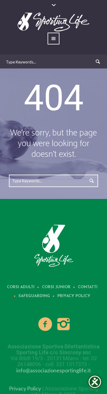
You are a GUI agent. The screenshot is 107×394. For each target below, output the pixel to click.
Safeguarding (34, 296)
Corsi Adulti (20, 287)
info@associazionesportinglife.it (53, 370)
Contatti (87, 287)
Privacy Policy (73, 296)
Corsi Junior (56, 287)
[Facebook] (45, 324)
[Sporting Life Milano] (53, 245)
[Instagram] (63, 324)
